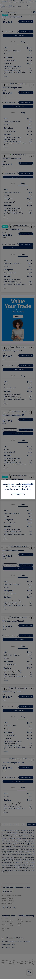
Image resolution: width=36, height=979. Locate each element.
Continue (18, 494)
